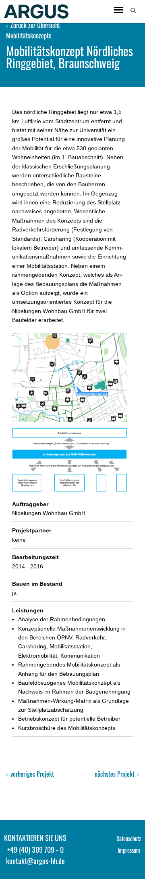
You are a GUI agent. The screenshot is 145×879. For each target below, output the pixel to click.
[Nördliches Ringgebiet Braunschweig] (69, 378)
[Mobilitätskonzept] (69, 459)
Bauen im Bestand (37, 583)
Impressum (129, 850)
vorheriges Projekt (31, 774)
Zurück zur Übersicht (34, 25)
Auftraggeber (30, 504)
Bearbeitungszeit (35, 557)
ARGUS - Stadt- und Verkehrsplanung (36, 11)
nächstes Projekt (115, 774)
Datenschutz (128, 838)
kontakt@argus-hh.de (35, 861)
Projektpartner (31, 530)
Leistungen (28, 610)
